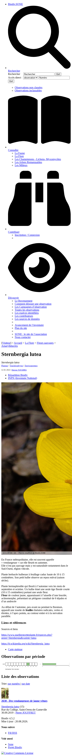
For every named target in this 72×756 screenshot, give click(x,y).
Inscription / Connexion (27, 235)
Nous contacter (23, 337)
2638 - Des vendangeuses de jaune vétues (24, 700)
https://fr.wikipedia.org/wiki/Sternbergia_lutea (25, 643)
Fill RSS (12, 732)
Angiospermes (31, 365)
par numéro (14, 683)
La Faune (20, 153)
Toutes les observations (27, 309)
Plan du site (21, 328)
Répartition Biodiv (18, 375)
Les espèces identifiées (27, 312)
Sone (10, 744)
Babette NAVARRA (19, 370)
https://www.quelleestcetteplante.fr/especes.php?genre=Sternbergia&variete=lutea (26, 636)
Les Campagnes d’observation (31, 306)
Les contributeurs (24, 316)
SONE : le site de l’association (31, 334)
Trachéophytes (16, 365)
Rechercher (15, 74)
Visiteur (6, 342)
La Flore (19, 156)
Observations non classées (28, 87)
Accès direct (15, 77)
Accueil (18, 342)
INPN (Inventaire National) (22, 378)
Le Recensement (23, 300)
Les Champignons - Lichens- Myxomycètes (38, 159)
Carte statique (15, 649)
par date (26, 683)
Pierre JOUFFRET (26, 712)
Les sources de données (27, 319)
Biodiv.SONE (15, 4)
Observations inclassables (28, 90)
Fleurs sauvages (45, 342)
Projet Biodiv (15, 747)
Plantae (4, 365)
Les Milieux (21, 165)
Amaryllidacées (9, 345)
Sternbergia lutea (10, 706)
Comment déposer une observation (33, 303)
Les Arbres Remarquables (28, 162)
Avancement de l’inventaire (29, 325)
